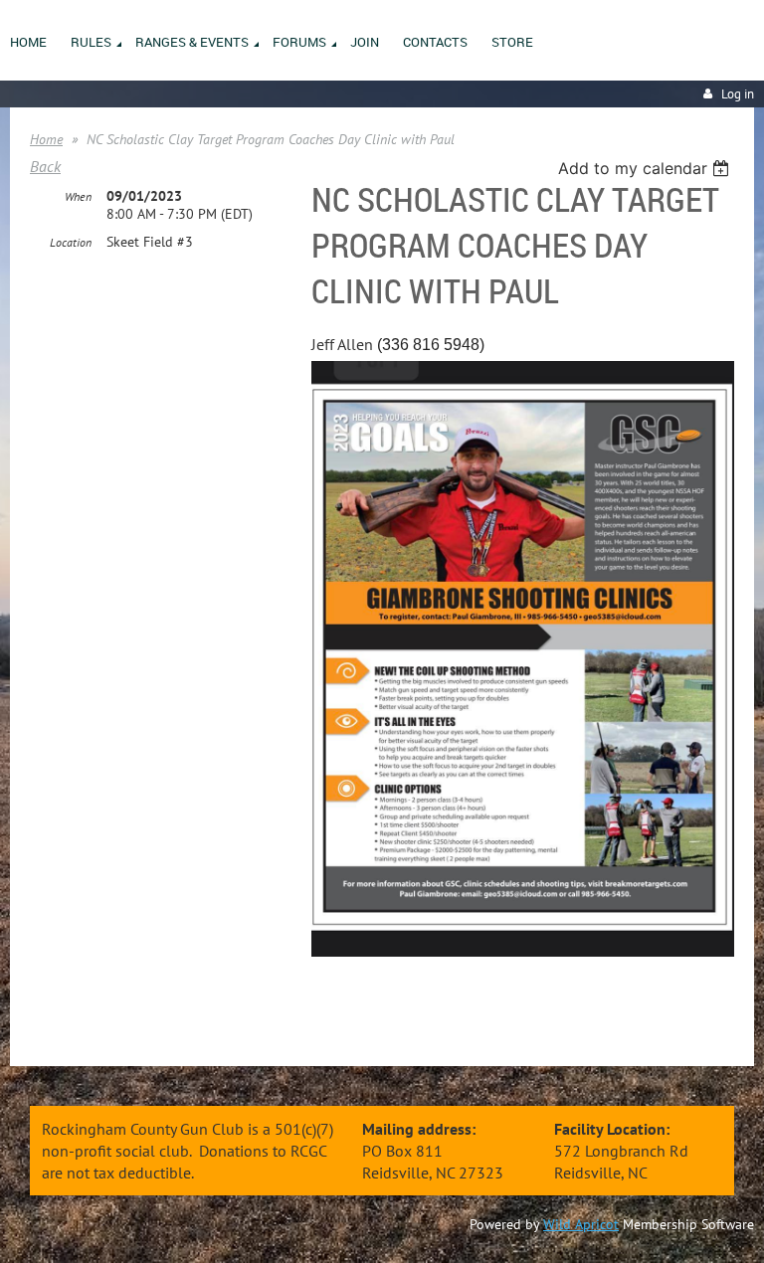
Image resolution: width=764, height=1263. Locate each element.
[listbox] (646, 168)
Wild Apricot (581, 1224)
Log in (737, 94)
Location (71, 242)
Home (46, 139)
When (78, 196)
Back (45, 166)
